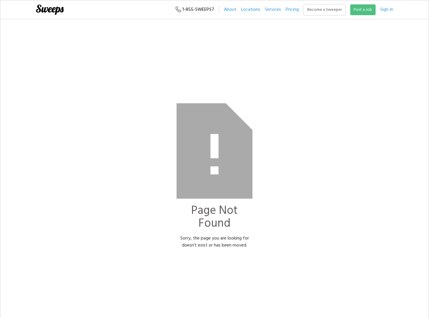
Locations (250, 9)
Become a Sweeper (324, 9)
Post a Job (363, 9)
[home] (50, 9)
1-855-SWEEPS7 (197, 9)
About (230, 9)
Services (273, 9)
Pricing (292, 9)
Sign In (386, 9)
